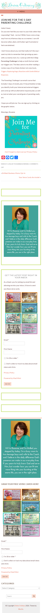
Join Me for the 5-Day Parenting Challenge (16, 21)
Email (6, 340)
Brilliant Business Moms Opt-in (13, 173)
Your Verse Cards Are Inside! (29, 177)
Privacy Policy (9, 373)
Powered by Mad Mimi (12, 378)
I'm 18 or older (12, 358)
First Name (8, 349)
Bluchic (20, 609)
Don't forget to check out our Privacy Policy (21, 152)
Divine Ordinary (20, 606)
